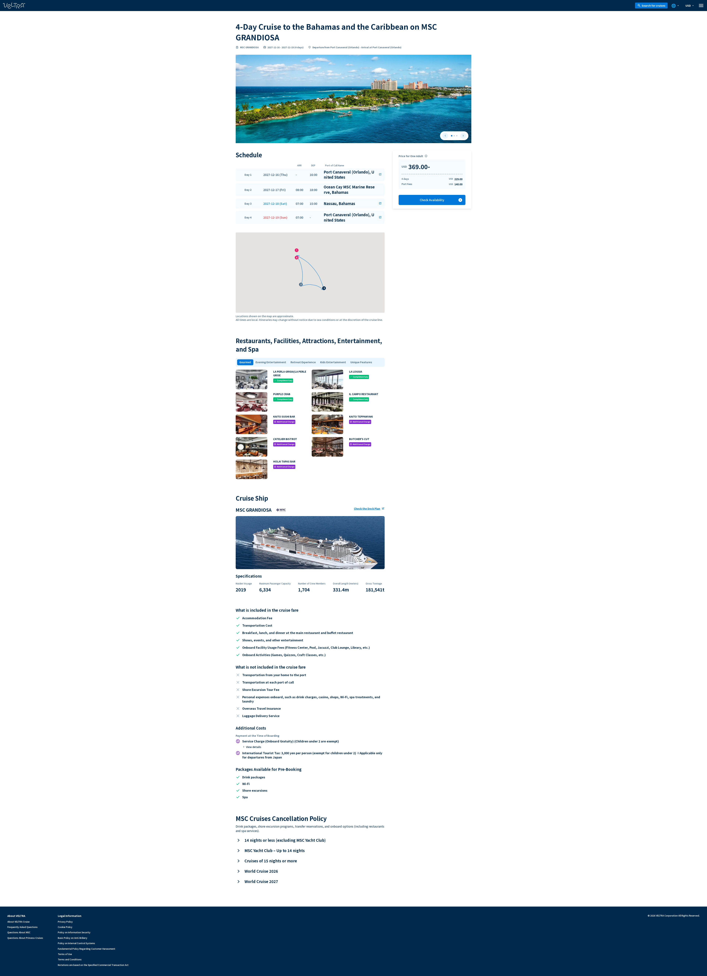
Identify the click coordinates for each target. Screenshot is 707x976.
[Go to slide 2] (454, 135)
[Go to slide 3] (456, 135)
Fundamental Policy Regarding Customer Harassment (86, 948)
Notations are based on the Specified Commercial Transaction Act (93, 964)
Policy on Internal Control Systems (76, 943)
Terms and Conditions (70, 959)
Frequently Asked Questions (22, 926)
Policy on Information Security (74, 932)
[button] (310, 174)
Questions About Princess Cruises (25, 937)
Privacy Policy (65, 921)
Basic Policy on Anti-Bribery (72, 937)
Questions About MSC (18, 932)
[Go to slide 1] (451, 135)
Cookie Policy (65, 926)
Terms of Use (65, 954)
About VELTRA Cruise (18, 921)
